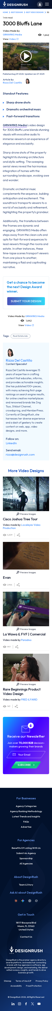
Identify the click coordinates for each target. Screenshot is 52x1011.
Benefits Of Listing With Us (26, 848)
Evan (7, 577)
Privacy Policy (42, 981)
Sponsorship (25, 858)
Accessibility (16, 986)
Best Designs (17, 12)
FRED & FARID (29, 699)
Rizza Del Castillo (12, 82)
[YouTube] (39, 1003)
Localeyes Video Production (21, 526)
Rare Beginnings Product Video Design (22, 691)
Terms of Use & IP (23, 981)
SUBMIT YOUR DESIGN (26, 301)
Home (5, 12)
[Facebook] (26, 1003)
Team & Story (26, 884)
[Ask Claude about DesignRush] (15, 900)
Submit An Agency (26, 853)
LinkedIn (11, 443)
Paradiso (26, 640)
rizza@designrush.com (20, 454)
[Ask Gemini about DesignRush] (23, 901)
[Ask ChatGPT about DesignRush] (29, 900)
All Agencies (26, 863)
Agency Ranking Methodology (26, 811)
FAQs (26, 821)
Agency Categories (26, 806)
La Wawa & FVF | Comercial (24, 634)
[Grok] (36, 900)
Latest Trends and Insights (26, 816)
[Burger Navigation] (47, 4)
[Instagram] (19, 1003)
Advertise (26, 826)
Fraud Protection (34, 986)
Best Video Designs (35, 12)
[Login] (40, 4)
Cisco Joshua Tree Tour (20, 519)
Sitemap (7, 981)
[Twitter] (32, 1003)
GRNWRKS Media (12, 34)
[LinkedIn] (13, 1003)
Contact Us (26, 936)
